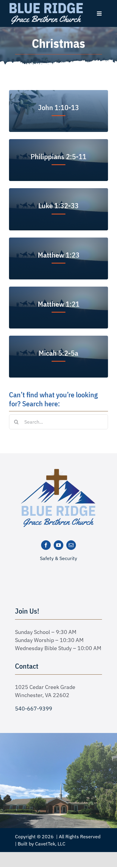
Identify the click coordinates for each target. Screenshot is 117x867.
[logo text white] (46, 4)
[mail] (71, 545)
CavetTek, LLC (50, 844)
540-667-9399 (33, 708)
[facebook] (46, 545)
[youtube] (58, 545)
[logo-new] (58, 470)
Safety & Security (58, 558)
